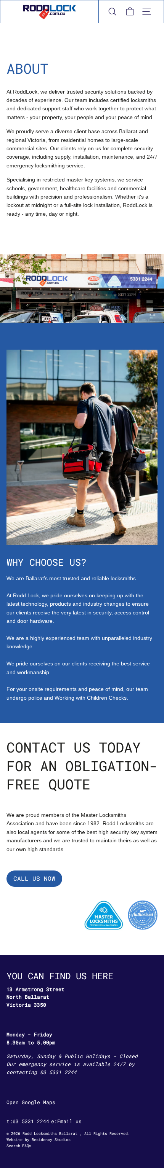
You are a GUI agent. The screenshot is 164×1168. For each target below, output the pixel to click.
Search (13, 1145)
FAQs (26, 1145)
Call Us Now (34, 878)
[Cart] (129, 11)
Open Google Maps (30, 1102)
